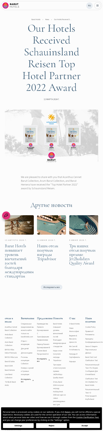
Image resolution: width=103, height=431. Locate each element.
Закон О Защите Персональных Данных (91, 349)
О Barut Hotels (74, 324)
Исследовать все (51, 287)
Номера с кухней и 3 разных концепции (27, 371)
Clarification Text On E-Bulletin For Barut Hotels (91, 382)
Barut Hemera (10, 370)
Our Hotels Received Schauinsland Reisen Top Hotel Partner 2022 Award (62, 19)
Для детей (25, 348)
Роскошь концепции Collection (25, 360)
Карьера (72, 361)
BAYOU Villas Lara (11, 357)
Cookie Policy (90, 327)
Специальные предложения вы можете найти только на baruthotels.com (27, 330)
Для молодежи (26, 353)
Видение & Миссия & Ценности (73, 338)
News (47, 19)
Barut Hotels (36, 19)
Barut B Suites (10, 361)
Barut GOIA (9, 366)
